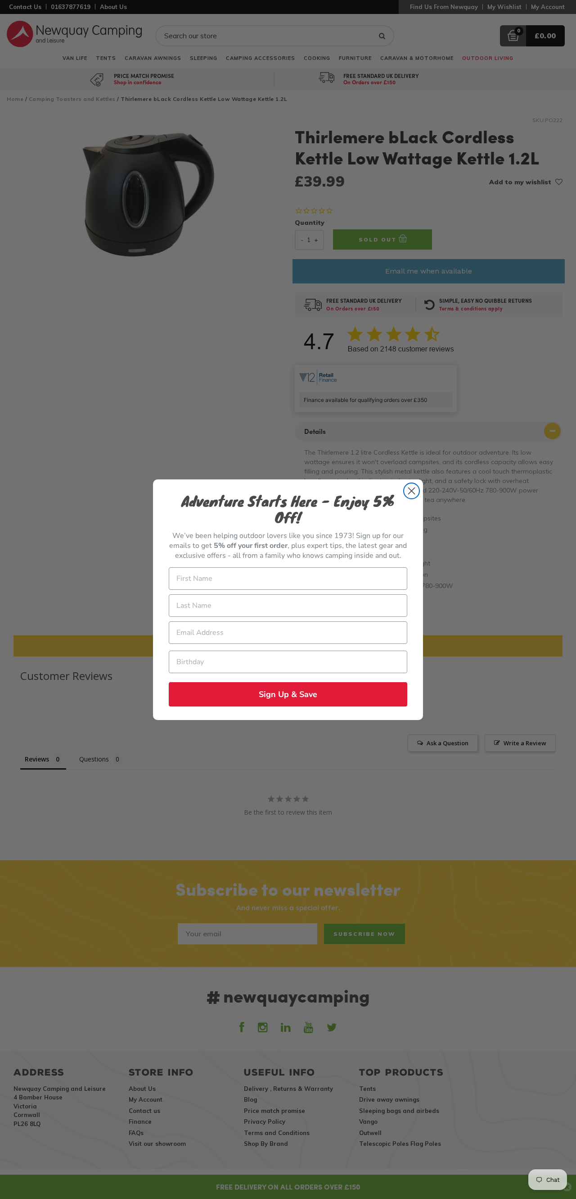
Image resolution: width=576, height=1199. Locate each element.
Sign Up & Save (288, 694)
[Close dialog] (411, 491)
